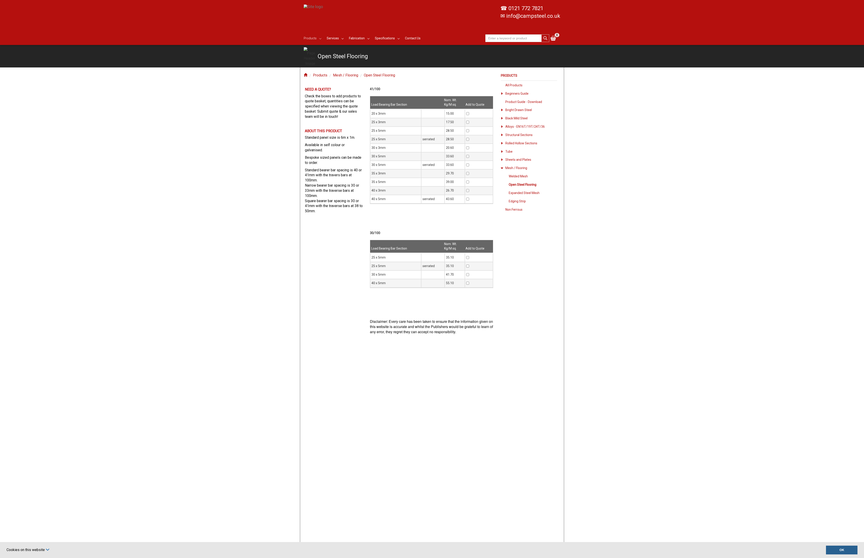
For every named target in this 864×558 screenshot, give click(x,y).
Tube (509, 151)
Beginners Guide (517, 93)
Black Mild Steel (516, 118)
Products (320, 75)
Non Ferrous (513, 209)
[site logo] (315, 4)
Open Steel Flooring (379, 75)
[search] (545, 38)
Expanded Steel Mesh (524, 193)
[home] (305, 75)
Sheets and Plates (518, 159)
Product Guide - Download (523, 102)
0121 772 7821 (525, 8)
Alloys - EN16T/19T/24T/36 (525, 126)
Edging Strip (517, 201)
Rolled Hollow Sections (521, 143)
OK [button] (841, 550)
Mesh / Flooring (345, 75)
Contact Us (413, 38)
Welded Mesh (518, 176)
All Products (513, 85)
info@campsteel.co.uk (533, 16)
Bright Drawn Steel (518, 110)
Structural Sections (519, 135)
